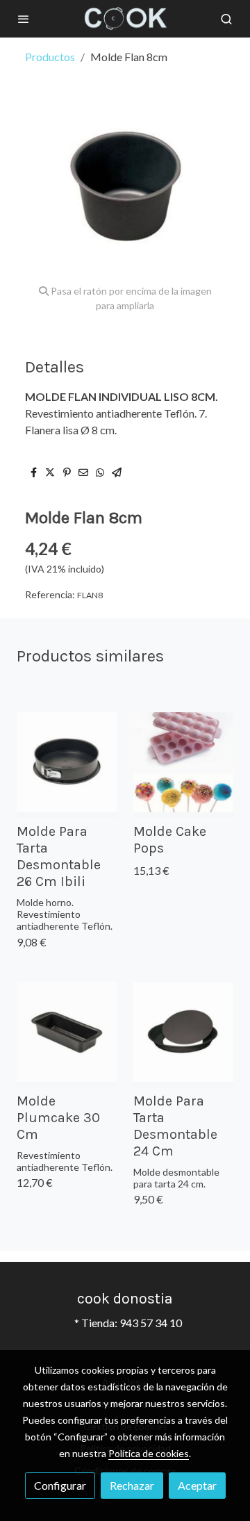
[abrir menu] (23, 19)
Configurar (60, 1485)
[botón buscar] (226, 19)
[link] (125, 19)
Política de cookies (148, 1453)
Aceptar (197, 1485)
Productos (50, 56)
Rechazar (132, 1485)
